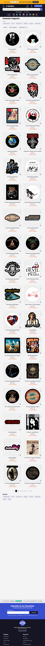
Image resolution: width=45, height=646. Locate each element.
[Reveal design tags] (20, 46)
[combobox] (21, 9)
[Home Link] (10, 6)
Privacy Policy (20, 615)
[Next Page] (31, 491)
